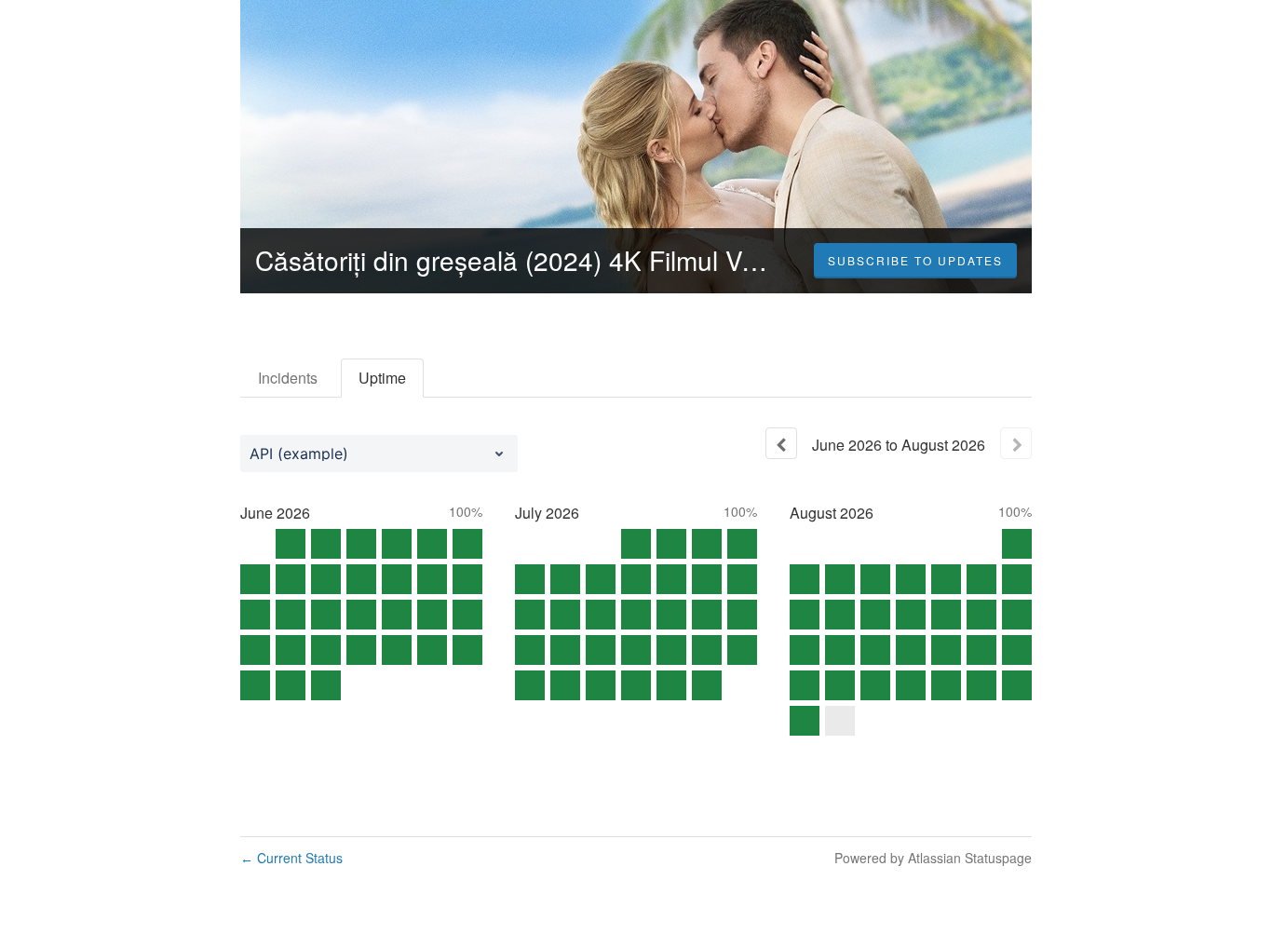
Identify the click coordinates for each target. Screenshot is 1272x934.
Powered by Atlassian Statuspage (933, 857)
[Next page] (1016, 443)
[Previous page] (781, 443)
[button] (915, 260)
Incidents (288, 377)
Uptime (382, 377)
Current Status (291, 857)
